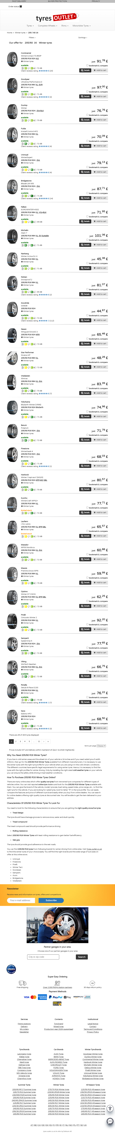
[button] (110, 1108)
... (33, 741)
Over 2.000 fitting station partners (57, 987)
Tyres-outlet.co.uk (94, 849)
